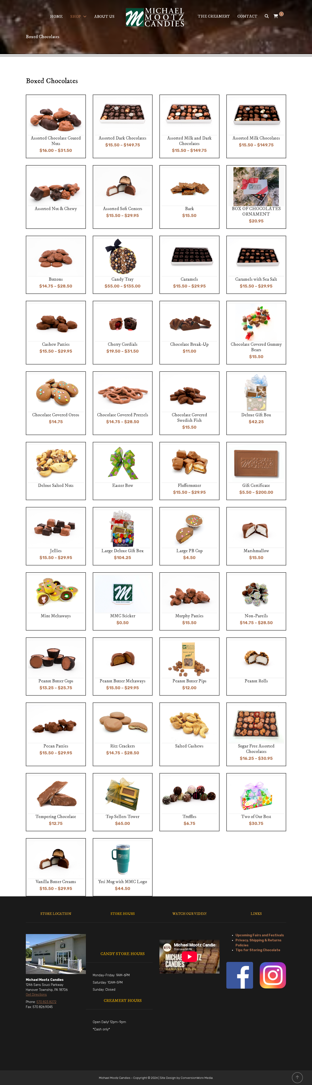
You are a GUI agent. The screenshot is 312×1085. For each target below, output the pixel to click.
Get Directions (36, 995)
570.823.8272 (46, 1002)
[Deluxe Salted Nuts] (56, 471)
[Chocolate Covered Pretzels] (123, 403)
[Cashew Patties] (56, 332)
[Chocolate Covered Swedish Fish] (190, 403)
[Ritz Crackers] (123, 734)
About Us (104, 16)
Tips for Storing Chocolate (257, 950)
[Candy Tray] (123, 264)
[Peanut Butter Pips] (190, 666)
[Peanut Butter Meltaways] (123, 666)
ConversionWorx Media (197, 1078)
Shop (75, 16)
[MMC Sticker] (123, 601)
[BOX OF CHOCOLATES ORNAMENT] (257, 197)
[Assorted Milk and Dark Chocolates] (190, 126)
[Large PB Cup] (190, 536)
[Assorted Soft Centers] (123, 197)
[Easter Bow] (123, 471)
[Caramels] (190, 264)
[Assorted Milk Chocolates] (257, 126)
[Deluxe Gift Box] (257, 403)
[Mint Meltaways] (56, 601)
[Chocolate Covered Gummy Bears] (257, 332)
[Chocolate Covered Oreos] (56, 403)
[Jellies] (56, 536)
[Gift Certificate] (257, 471)
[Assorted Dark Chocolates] (123, 126)
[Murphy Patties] (190, 601)
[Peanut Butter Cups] (56, 666)
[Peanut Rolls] (257, 666)
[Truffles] (190, 802)
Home (56, 16)
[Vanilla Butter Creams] (56, 867)
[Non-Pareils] (257, 601)
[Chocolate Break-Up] (190, 332)
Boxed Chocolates (52, 81)
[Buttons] (56, 264)
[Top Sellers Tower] (123, 802)
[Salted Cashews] (190, 734)
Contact (247, 16)
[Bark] (190, 197)
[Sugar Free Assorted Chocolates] (257, 734)
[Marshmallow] (257, 536)
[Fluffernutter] (190, 471)
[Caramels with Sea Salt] (257, 264)
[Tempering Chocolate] (56, 802)
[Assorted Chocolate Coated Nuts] (56, 126)
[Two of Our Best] (257, 802)
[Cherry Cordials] (123, 332)
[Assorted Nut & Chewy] (56, 197)
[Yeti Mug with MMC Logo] (123, 867)
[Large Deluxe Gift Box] (123, 536)
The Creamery (214, 16)
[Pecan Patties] (56, 734)
